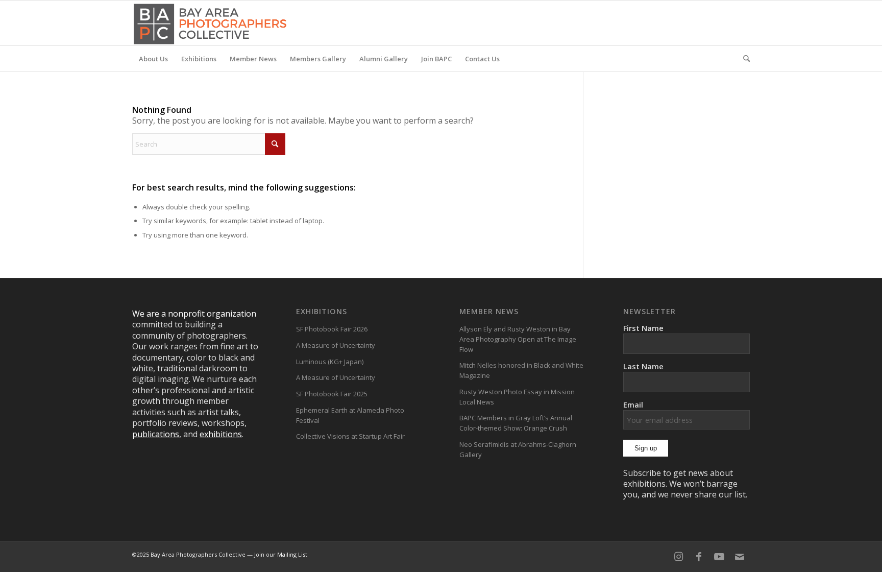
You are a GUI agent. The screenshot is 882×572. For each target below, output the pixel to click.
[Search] (743, 59)
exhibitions (221, 434)
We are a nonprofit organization (194, 313)
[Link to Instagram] (678, 556)
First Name (643, 328)
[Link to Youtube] (719, 556)
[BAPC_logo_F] (210, 23)
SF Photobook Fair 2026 (332, 328)
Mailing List (292, 554)
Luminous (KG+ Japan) (329, 361)
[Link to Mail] (739, 556)
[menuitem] (153, 59)
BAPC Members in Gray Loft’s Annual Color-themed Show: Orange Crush (515, 423)
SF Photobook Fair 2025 (332, 393)
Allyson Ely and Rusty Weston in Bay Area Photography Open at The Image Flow (517, 339)
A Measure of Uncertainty (335, 345)
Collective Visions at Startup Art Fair (350, 436)
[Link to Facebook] (699, 556)
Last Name (643, 366)
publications (155, 434)
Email (633, 404)
